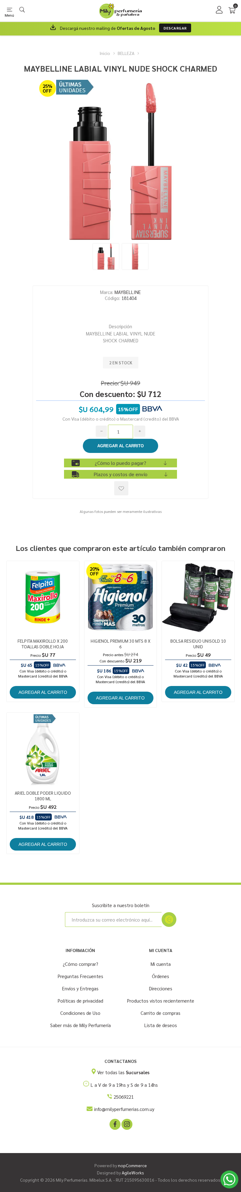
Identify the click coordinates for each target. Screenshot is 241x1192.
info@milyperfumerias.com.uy (124, 1109)
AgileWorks (133, 1172)
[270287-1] (198, 597)
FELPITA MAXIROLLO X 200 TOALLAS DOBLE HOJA (43, 643)
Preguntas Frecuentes (80, 976)
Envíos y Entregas (80, 988)
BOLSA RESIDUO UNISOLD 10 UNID (198, 643)
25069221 (124, 1097)
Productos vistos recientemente (160, 1001)
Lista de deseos (160, 1025)
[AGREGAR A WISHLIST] (121, 488)
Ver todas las (123, 1072)
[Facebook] (115, 1124)
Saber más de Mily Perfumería (80, 1025)
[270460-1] (43, 749)
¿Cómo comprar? (80, 964)
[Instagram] (126, 1124)
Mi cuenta (161, 964)
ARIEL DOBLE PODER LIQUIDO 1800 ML (43, 795)
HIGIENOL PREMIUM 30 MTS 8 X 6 (120, 643)
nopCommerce (132, 1165)
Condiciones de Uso (80, 1013)
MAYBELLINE (128, 292)
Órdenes (160, 976)
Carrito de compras (160, 1013)
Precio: (110, 383)
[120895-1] (43, 597)
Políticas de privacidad (80, 1001)
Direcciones (160, 988)
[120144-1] (120, 597)
